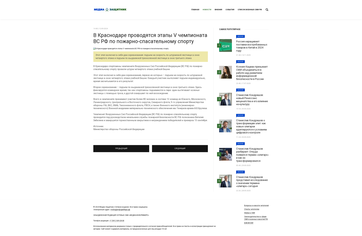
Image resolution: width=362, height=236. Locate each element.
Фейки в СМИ (249, 213)
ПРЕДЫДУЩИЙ (121, 147)
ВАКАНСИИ (248, 223)
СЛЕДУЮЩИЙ (180, 147)
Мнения (218, 10)
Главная (195, 10)
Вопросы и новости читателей (256, 206)
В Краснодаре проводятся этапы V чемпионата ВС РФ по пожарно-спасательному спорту (150, 38)
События (230, 10)
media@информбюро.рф (120, 210)
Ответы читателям (251, 209)
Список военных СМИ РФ (250, 10)
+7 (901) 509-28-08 (116, 221)
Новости (207, 10)
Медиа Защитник (110, 9)
